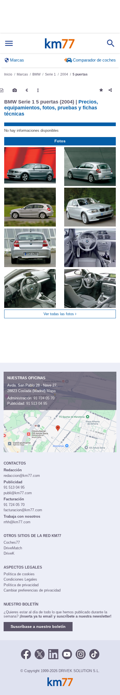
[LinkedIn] (53, 654)
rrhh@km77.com (17, 522)
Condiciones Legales (20, 579)
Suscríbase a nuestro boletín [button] (38, 626)
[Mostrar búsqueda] (111, 43)
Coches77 (12, 542)
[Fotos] (15, 90)
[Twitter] (40, 654)
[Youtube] (67, 654)
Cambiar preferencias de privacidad (32, 590)
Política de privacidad (21, 585)
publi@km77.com (18, 493)
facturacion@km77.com (23, 510)
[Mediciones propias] (38, 90)
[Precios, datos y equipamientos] (27, 90)
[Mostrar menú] (9, 43)
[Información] (1, 90)
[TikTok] (94, 654)
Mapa (51, 391)
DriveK (9, 553)
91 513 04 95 (36, 403)
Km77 (60, 43)
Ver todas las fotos (59, 314)
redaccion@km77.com (22, 475)
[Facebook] (26, 654)
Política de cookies (19, 574)
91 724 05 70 (43, 398)
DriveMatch (13, 548)
